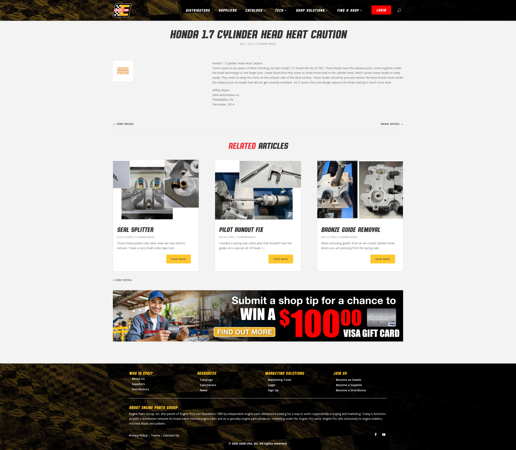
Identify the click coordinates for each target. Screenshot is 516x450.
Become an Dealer (348, 380)
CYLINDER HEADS (266, 44)
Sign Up (273, 390)
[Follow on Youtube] (384, 434)
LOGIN (381, 10)
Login (272, 385)
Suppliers (227, 10)
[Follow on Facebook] (375, 434)
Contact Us (171, 435)
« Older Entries (122, 280)
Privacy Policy (138, 435)
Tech (279, 10)
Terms (155, 435)
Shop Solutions (310, 10)
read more (178, 259)
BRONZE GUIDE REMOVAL (350, 229)
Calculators (208, 385)
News (203, 390)
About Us (138, 379)
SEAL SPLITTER (135, 229)
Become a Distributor (351, 390)
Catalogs (253, 10)
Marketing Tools (279, 380)
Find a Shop (348, 10)
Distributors (198, 10)
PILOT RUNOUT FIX (241, 229)
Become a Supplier (349, 385)
